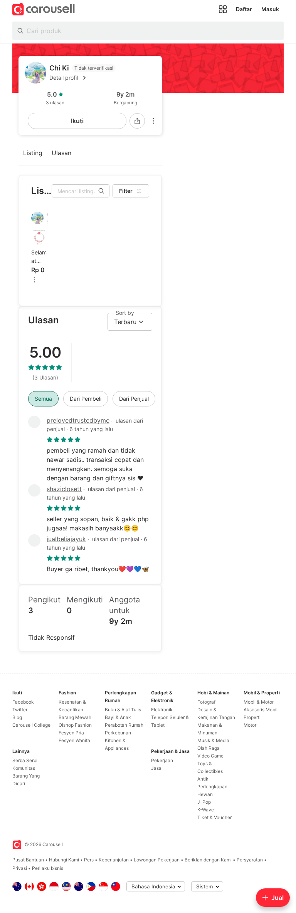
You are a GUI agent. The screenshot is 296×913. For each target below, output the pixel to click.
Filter (126, 190)
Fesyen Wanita (74, 740)
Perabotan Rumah (124, 725)
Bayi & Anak (118, 717)
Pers (89, 860)
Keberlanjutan (114, 860)
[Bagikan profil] (137, 121)
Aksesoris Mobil (261, 709)
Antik (203, 779)
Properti (252, 717)
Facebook (23, 702)
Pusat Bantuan (28, 860)
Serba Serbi (24, 760)
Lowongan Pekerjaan (157, 860)
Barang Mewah (75, 717)
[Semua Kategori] (222, 9)
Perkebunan (118, 733)
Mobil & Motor (259, 702)
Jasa (156, 768)
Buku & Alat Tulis (123, 709)
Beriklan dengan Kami (208, 860)
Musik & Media (213, 740)
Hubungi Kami (64, 860)
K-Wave (205, 810)
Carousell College (31, 725)
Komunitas (23, 768)
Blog (17, 717)
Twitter (19, 709)
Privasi (19, 868)
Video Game (210, 756)
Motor (250, 725)
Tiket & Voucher (214, 817)
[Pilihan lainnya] (153, 120)
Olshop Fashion (75, 725)
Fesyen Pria (71, 733)
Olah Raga (208, 748)
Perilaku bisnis (47, 868)
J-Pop (204, 802)
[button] (102, 77)
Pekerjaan (162, 760)
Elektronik (162, 709)
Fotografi (207, 702)
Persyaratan (250, 860)
